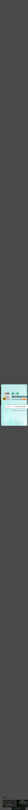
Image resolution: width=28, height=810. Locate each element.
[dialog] (14, 405)
